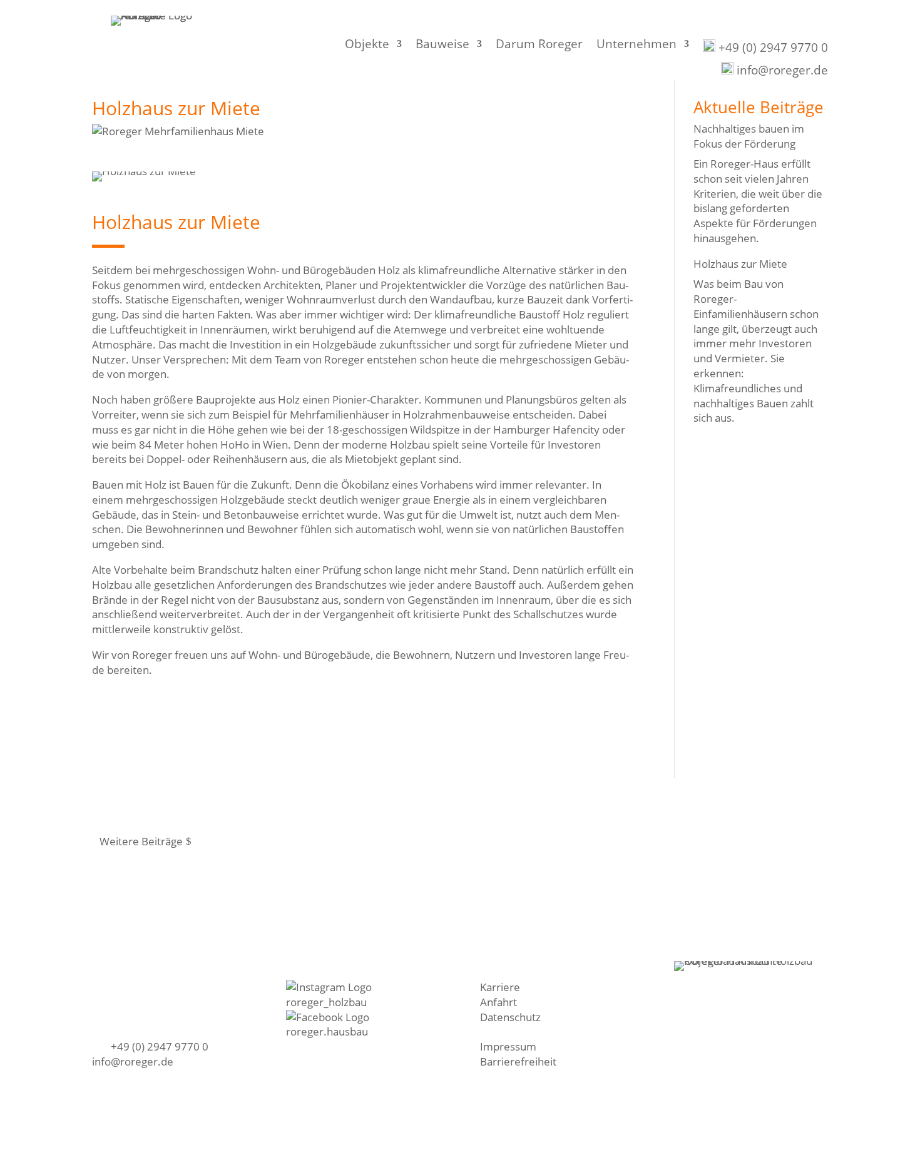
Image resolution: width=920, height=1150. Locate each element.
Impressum (508, 1046)
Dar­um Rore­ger (539, 45)
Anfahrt (498, 1002)
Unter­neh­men (636, 45)
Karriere (500, 987)
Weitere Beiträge (141, 841)
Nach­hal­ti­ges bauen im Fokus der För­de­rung (748, 136)
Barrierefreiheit (518, 1061)
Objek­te (367, 45)
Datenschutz (510, 1017)
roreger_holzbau (326, 1002)
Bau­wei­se (442, 45)
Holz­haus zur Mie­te (740, 264)
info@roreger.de (780, 70)
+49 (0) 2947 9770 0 (771, 47)
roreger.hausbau (327, 1031)
